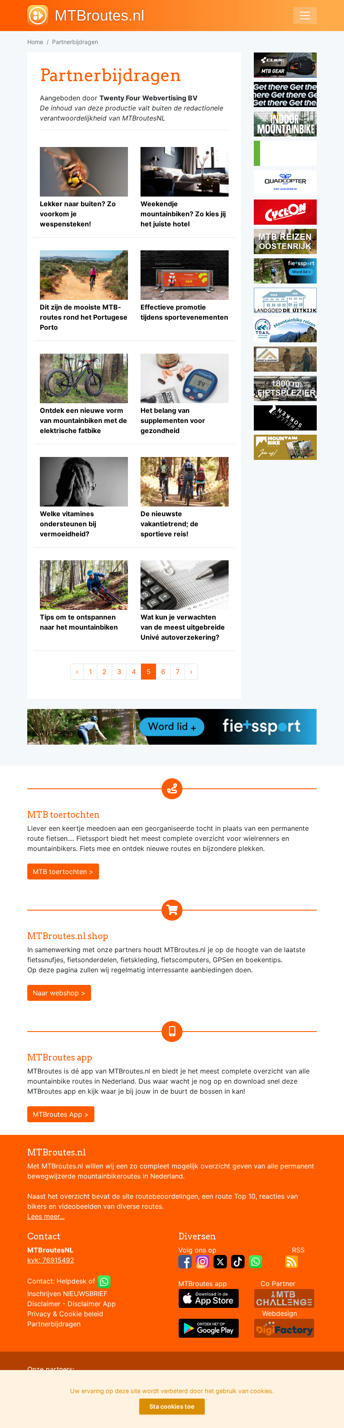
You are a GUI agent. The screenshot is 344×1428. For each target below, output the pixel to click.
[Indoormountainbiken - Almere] (285, 125)
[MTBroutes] (41, 15)
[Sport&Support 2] (285, 360)
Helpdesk (71, 1281)
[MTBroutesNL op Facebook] (185, 1261)
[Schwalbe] (285, 96)
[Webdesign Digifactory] (284, 1327)
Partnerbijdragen (54, 1324)
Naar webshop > (59, 993)
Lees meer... (46, 1216)
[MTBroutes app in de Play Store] (208, 1327)
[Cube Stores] (285, 66)
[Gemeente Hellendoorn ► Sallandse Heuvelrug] (285, 154)
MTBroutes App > (61, 1114)
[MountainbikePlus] (285, 448)
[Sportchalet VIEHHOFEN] (285, 243)
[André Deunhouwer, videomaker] (284, 1298)
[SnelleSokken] (285, 419)
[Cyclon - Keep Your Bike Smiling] (285, 213)
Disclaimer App (92, 1303)
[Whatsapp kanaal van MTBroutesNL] (255, 1261)
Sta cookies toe (172, 1406)
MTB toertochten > (63, 871)
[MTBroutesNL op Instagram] (202, 1261)
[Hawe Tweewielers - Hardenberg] (285, 390)
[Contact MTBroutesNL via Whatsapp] (104, 1281)
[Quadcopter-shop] (285, 184)
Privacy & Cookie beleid (65, 1314)
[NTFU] (285, 272)
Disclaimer (43, 1303)
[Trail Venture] (285, 331)
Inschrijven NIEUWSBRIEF (67, 1293)
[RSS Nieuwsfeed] (291, 1261)
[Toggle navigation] (305, 15)
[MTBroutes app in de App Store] (208, 1298)
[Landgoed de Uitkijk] (285, 301)
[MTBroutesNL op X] (220, 1261)
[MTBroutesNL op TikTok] (238, 1261)
